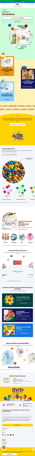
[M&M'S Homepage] (17, 4)
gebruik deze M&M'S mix (6, 199)
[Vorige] (1, 237)
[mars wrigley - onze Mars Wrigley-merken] (4, 440)
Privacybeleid (4, 443)
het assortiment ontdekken (27, 86)
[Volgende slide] (32, 267)
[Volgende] (34, 237)
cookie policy (5, 452)
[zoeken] (30, 4)
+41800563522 (25, 405)
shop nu (23, 2)
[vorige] (1, 2)
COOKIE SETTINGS (10, 454)
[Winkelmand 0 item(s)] (32, 4)
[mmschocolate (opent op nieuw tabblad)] (3, 435)
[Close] (34, 449)
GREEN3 (20, 0)
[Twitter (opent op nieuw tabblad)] (8, 435)
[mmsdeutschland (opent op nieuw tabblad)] (5, 435)
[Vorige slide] (3, 267)
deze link (3, 421)
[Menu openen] (2, 4)
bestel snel (6, 99)
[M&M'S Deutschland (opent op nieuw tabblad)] (10, 435)
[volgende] (34, 2)
